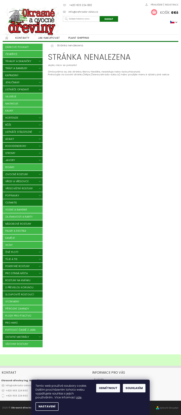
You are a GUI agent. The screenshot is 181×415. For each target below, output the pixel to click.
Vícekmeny (12, 301)
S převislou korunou (19, 287)
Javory (10, 160)
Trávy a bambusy (16, 68)
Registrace (171, 4)
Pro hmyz (11, 323)
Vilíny (9, 245)
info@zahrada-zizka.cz (19, 385)
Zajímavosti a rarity (19, 216)
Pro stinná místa (16, 273)
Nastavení (47, 406)
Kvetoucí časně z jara (20, 330)
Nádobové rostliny (18, 224)
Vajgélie (10, 96)
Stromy (10, 153)
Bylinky (9, 167)
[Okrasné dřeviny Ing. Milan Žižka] (31, 21)
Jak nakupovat (49, 38)
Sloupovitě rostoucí (19, 294)
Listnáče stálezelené (18, 132)
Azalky (9, 139)
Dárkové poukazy (17, 47)
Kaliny (9, 110)
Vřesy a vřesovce (17, 181)
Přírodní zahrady (17, 308)
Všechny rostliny (16, 344)
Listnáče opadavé (17, 89)
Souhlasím (134, 388)
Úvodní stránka (7, 38)
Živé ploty (11, 252)
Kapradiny (11, 75)
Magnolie (11, 103)
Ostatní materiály (17, 337)
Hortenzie (11, 117)
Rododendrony (15, 146)
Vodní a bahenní (16, 209)
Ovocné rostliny (16, 174)
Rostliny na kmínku (18, 280)
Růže (8, 125)
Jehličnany (12, 82)
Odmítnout (108, 388)
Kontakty (22, 38)
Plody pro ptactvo (18, 315)
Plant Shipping (78, 38)
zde (78, 397)
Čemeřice (11, 54)
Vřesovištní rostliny (19, 188)
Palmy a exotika (15, 231)
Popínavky (12, 195)
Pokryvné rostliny (17, 266)
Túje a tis (11, 259)
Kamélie (10, 238)
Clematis (11, 202)
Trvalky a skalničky (18, 61)
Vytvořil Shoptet (169, 407)
